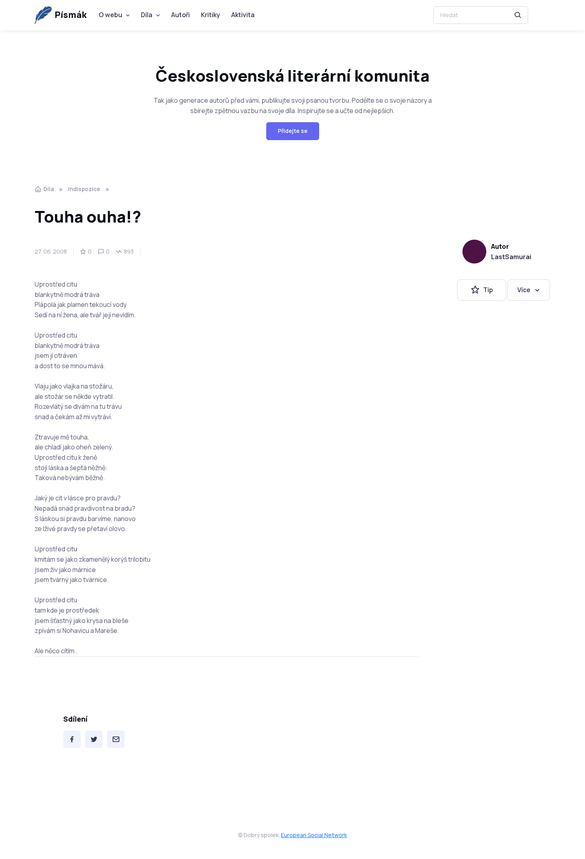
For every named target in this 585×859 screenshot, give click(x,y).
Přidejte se (293, 131)
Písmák (71, 15)
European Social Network (314, 835)
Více (523, 289)
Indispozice (84, 189)
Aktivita (243, 14)
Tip (488, 289)
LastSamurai (511, 256)
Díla (146, 14)
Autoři (180, 14)
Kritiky (210, 14)
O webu (110, 14)
